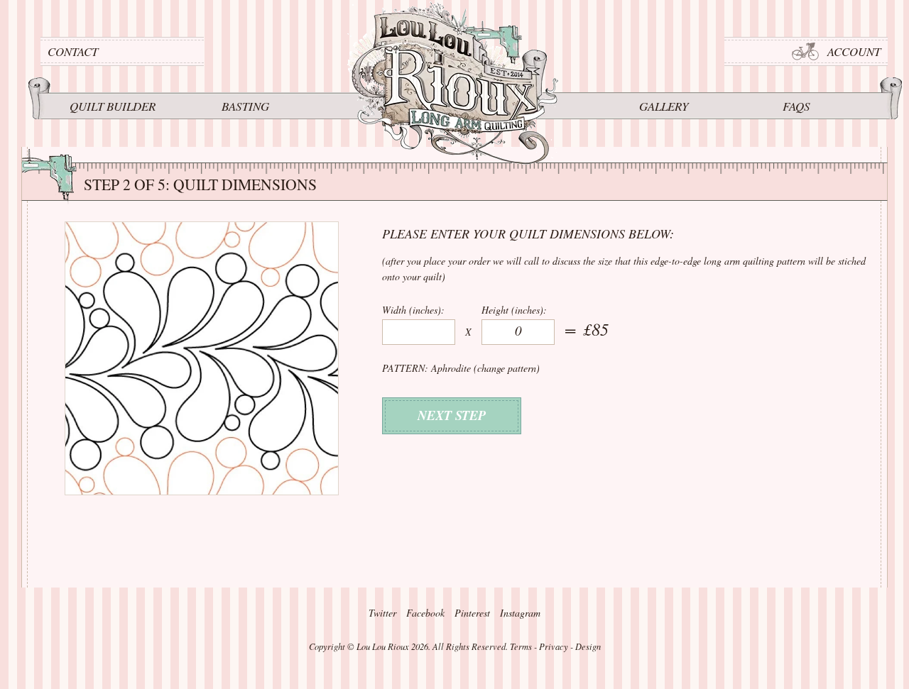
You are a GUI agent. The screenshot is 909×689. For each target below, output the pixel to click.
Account (854, 51)
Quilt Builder (113, 106)
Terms (521, 646)
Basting (245, 106)
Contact (73, 51)
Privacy (553, 646)
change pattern (506, 368)
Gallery (663, 106)
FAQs (796, 106)
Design (588, 646)
